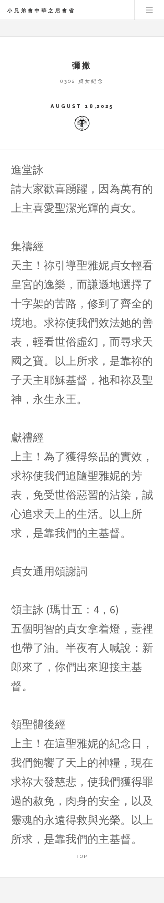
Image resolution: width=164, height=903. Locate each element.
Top (81, 856)
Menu (149, 10)
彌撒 (82, 65)
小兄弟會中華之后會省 (41, 10)
